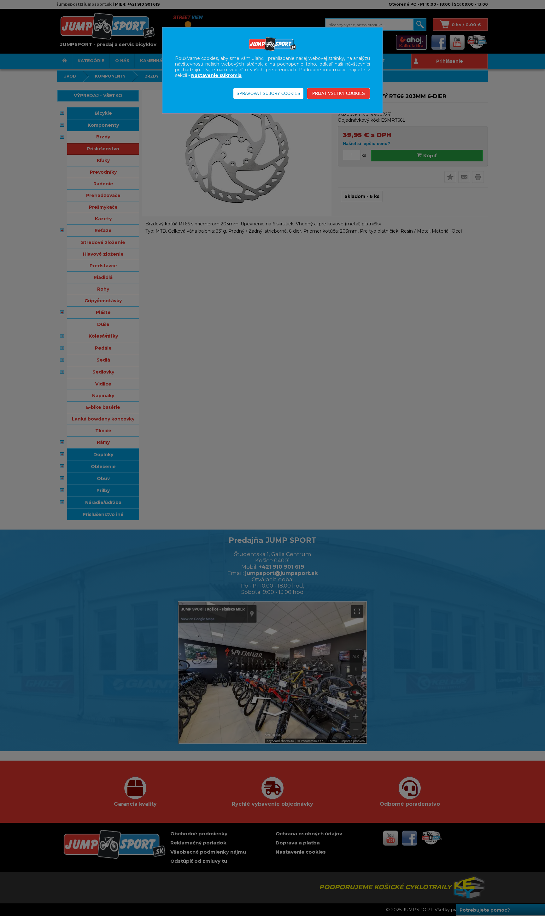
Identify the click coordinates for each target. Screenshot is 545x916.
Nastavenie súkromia (216, 75)
